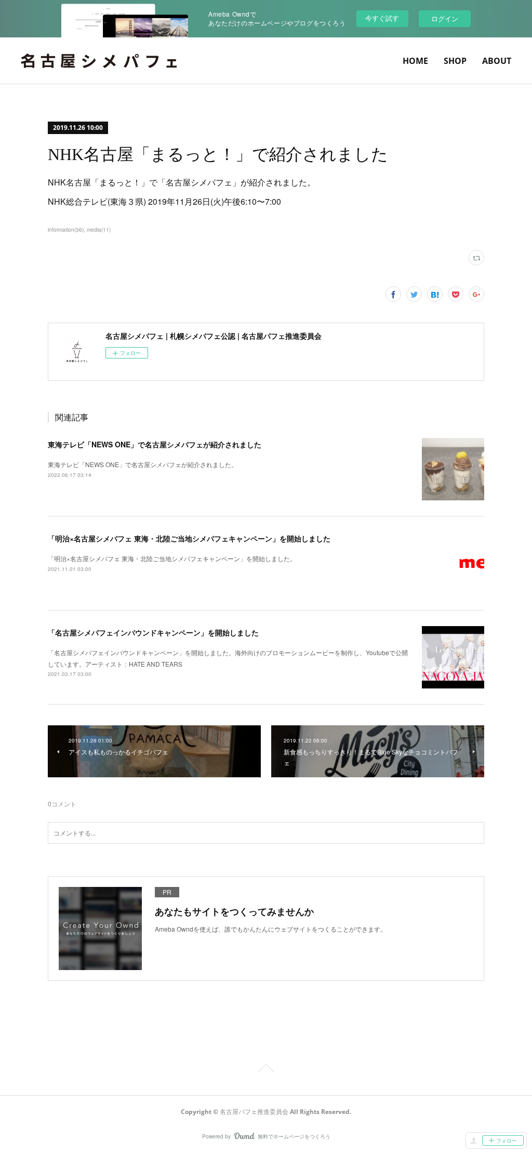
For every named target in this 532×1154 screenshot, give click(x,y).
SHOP (455, 61)
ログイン (444, 18)
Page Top (266, 1070)
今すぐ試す (382, 18)
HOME (415, 61)
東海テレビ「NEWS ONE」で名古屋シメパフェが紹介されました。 (142, 464)
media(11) (99, 229)
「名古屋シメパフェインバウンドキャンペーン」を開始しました (153, 632)
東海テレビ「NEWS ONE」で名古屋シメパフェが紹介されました (154, 444)
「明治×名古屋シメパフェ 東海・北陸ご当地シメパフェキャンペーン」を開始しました (189, 538)
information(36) (66, 229)
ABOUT (496, 61)
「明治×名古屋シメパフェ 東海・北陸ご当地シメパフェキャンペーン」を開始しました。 (172, 558)
